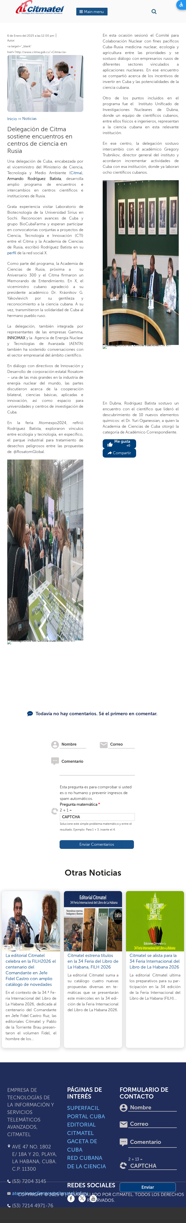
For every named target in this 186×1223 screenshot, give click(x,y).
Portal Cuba (86, 1116)
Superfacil (83, 1108)
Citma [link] (75, 173)
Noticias (29, 118)
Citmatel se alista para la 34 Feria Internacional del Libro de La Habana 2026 (154, 961)
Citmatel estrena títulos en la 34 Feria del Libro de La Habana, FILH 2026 (93, 961)
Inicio (12, 119)
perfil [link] (11, 253)
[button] (92, 11)
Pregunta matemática (78, 804)
